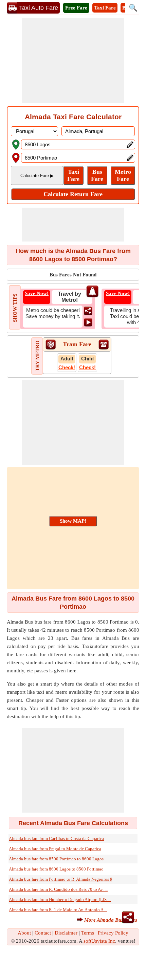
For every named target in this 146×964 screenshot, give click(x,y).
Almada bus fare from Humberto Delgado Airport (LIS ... (60, 899)
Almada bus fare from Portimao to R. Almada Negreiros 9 (60, 879)
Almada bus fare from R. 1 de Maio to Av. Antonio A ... (58, 909)
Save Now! (37, 293)
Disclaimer (66, 933)
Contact (43, 933)
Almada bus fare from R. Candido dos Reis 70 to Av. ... (58, 889)
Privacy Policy (113, 933)
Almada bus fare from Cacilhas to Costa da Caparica (56, 838)
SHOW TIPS (15, 308)
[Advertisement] (73, 60)
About (24, 933)
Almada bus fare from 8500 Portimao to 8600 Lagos (56, 858)
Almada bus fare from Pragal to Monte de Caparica (55, 848)
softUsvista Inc (99, 941)
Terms (87, 933)
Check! (66, 367)
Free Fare (76, 8)
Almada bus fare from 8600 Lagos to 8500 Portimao (56, 869)
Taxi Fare (105, 8)
